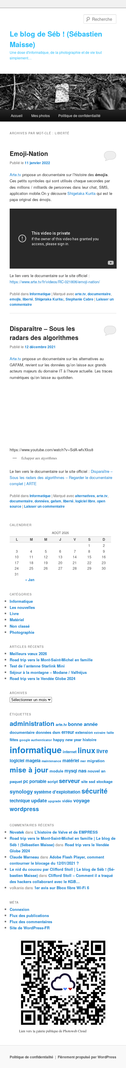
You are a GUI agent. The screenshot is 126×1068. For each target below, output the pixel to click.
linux (86, 750)
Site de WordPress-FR (30, 927)
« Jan (29, 579)
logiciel (17, 760)
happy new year (67, 739)
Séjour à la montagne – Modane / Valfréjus (48, 672)
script (52, 781)
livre (102, 751)
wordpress (24, 809)
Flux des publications (29, 915)
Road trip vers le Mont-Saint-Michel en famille (51, 659)
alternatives (85, 495)
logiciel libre (85, 501)
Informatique (40, 293)
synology (21, 791)
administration (32, 723)
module (56, 771)
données (42, 501)
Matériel (17, 619)
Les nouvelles (22, 607)
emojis (15, 299)
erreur (68, 732)
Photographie (22, 632)
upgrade (54, 801)
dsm (56, 732)
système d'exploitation (57, 792)
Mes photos (40, 115)
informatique (36, 750)
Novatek (17, 832)
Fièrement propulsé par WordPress (87, 1057)
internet (69, 751)
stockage (104, 781)
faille (110, 732)
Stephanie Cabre (79, 299)
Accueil (17, 115)
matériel (70, 760)
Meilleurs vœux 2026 (28, 653)
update (39, 800)
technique (20, 800)
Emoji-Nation (29, 153)
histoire (89, 739)
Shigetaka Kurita (81, 193)
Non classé (20, 626)
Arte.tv (15, 174)
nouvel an (96, 771)
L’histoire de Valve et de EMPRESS (66, 832)
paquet (16, 781)
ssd (92, 781)
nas (82, 770)
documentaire (99, 293)
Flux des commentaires (31, 921)
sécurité (94, 791)
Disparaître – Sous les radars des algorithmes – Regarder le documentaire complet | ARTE (61, 477)
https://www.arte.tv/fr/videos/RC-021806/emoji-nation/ (55, 281)
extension (84, 732)
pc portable (34, 781)
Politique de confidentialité (79, 115)
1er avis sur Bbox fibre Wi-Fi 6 (61, 887)
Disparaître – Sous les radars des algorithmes (44, 333)
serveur (69, 780)
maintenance (51, 761)
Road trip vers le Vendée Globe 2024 (42, 678)
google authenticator (35, 740)
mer (83, 761)
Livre (14, 613)
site (84, 781)
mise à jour (29, 769)
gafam (56, 501)
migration (96, 760)
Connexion (19, 909)
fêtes (14, 739)
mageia (32, 760)
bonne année (83, 723)
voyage (81, 800)
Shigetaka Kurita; (49, 299)
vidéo (67, 800)
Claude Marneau (24, 857)
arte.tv (80, 293)
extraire (99, 732)
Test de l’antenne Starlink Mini (37, 666)
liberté (28, 299)
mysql (70, 770)
